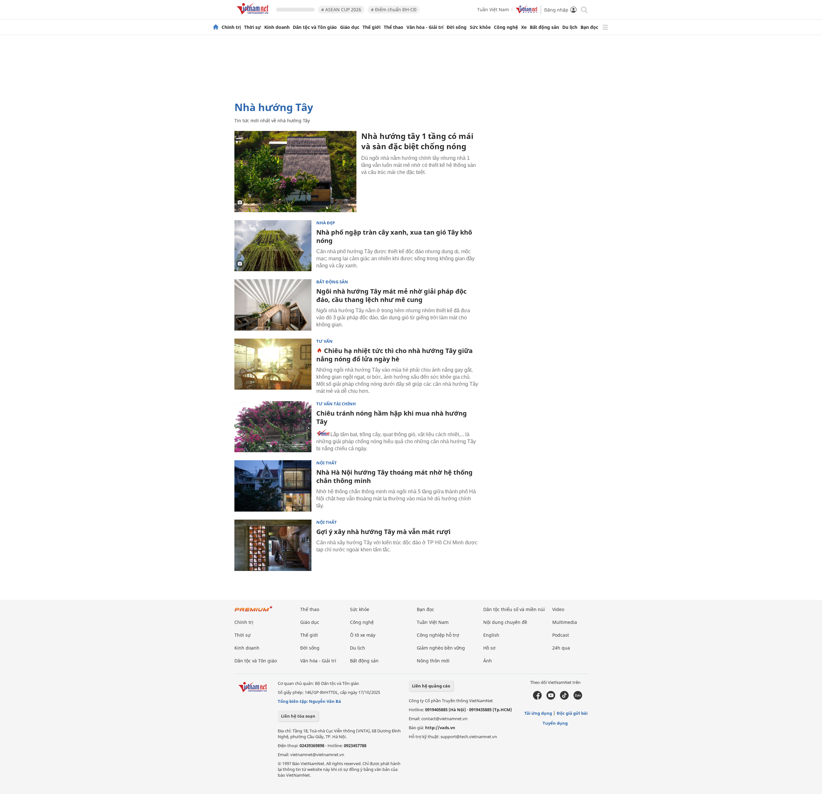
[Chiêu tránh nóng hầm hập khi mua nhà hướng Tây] (272, 427)
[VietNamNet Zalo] (577, 698)
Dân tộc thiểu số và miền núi (514, 609)
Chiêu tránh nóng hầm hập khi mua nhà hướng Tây (391, 417)
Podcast (560, 635)
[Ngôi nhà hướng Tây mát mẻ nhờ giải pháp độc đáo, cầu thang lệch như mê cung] (272, 305)
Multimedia (564, 622)
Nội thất (326, 463)
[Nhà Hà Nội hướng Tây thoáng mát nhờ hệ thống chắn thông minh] (272, 486)
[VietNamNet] (215, 27)
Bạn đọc (589, 27)
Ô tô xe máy (362, 635)
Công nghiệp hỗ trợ (438, 635)
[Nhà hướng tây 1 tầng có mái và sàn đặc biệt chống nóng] (295, 171)
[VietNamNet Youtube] (551, 698)
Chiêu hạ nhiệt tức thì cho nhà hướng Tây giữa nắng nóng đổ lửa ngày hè (394, 354)
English (491, 635)
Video (558, 609)
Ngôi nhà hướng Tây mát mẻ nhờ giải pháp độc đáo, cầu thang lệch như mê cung (391, 295)
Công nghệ (506, 27)
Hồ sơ (489, 648)
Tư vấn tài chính (336, 404)
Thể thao (393, 27)
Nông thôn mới (433, 661)
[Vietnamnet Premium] (253, 612)
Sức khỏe (480, 27)
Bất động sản (544, 27)
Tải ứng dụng (538, 713)
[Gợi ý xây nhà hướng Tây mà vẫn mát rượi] (272, 545)
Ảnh (487, 661)
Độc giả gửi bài (572, 713)
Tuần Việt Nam (493, 9)
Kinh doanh (277, 27)
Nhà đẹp (325, 223)
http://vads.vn (440, 727)
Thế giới (371, 27)
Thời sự (252, 27)
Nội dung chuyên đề (505, 622)
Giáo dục (349, 27)
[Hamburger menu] (605, 27)
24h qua (561, 648)
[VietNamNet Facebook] (537, 698)
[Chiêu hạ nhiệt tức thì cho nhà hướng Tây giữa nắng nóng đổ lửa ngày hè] (272, 364)
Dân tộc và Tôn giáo (315, 27)
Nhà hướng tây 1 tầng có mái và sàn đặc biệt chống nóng (417, 141)
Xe (524, 27)
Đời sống (457, 27)
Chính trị (231, 27)
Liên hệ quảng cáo (431, 686)
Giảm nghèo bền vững (441, 648)
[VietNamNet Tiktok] (564, 698)
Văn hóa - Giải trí (425, 27)
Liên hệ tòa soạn (298, 716)
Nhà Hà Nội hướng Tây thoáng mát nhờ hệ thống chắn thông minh (394, 476)
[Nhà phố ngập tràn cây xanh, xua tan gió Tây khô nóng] (272, 246)
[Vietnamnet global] (526, 12)
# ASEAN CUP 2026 (341, 9)
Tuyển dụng (555, 723)
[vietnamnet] (253, 15)
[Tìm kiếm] (584, 9)
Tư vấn (324, 341)
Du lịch (569, 27)
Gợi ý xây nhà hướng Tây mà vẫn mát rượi (383, 531)
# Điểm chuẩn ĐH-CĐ (393, 9)
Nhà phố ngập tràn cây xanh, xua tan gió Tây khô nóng (394, 236)
